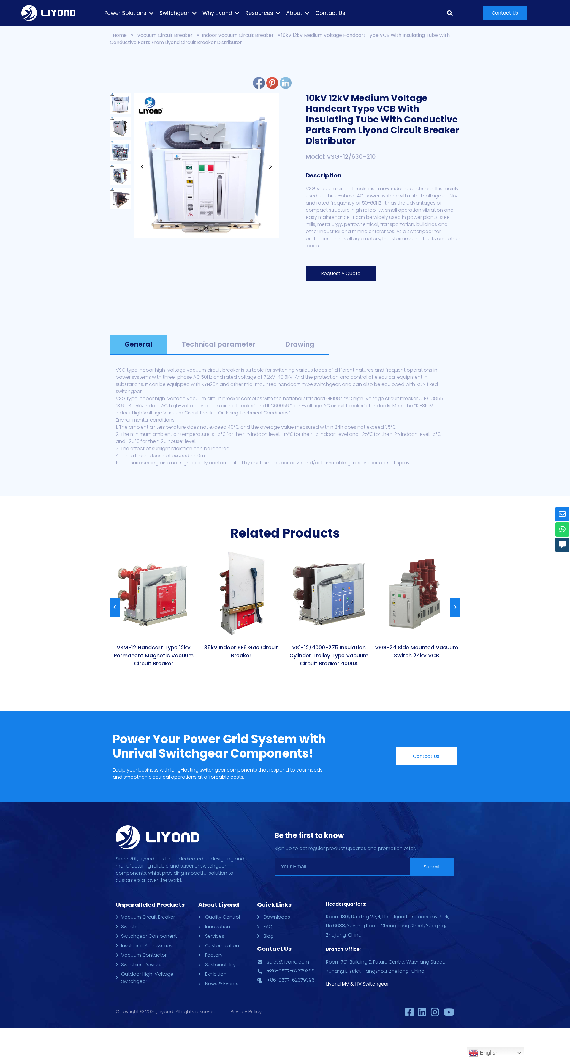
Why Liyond (217, 13)
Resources (259, 13)
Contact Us (330, 13)
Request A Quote (340, 273)
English (488, 1052)
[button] (505, 13)
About (294, 13)
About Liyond (218, 905)
